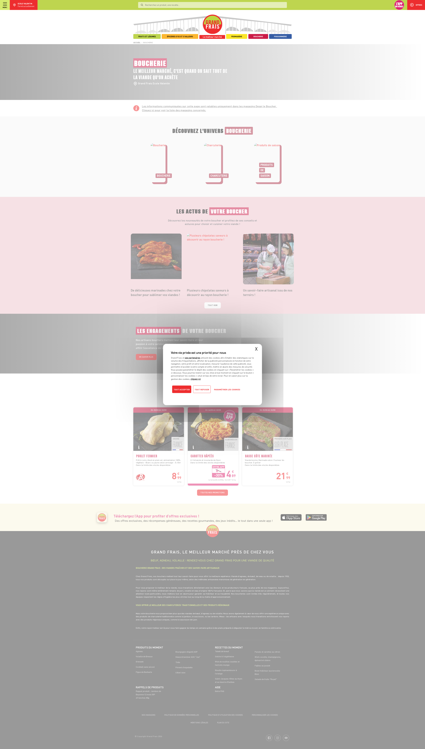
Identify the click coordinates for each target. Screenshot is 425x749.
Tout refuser (202, 389)
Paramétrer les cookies (227, 389)
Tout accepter (182, 389)
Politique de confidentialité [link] (193, 396)
